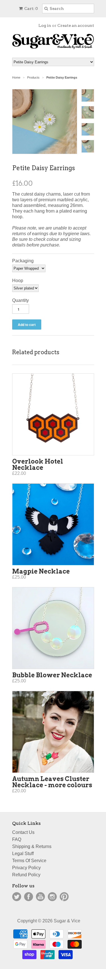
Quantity (20, 300)
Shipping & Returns (31, 846)
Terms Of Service (29, 860)
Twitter (16, 896)
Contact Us (23, 832)
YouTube (40, 896)
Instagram (52, 896)
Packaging (23, 260)
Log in (44, 25)
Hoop (17, 280)
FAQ (16, 839)
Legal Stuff (23, 853)
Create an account (75, 25)
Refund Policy (26, 874)
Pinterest (64, 896)
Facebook (28, 896)
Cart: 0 (30, 8)
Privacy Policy (26, 867)
